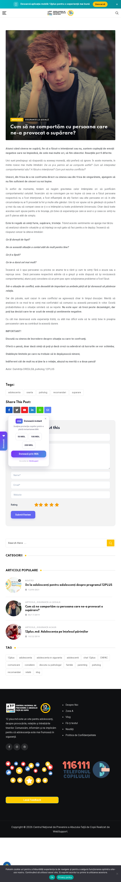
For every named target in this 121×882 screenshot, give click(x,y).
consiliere (30, 665)
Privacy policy (65, 877)
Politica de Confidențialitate (81, 735)
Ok (52, 877)
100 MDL (35, 436)
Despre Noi (72, 704)
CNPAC (104, 657)
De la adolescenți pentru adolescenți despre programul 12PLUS (68, 585)
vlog (38, 672)
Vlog (68, 716)
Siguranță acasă (46, 627)
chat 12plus (89, 657)
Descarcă (100, 4)
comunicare (14, 665)
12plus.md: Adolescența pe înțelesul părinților (56, 631)
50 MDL (21, 436)
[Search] (117, 12)
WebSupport (33, 461)
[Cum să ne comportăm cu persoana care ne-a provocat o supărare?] (13, 608)
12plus (11, 657)
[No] (117, 873)
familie (69, 665)
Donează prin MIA (28, 454)
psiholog (43, 392)
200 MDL (28, 445)
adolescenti (73, 657)
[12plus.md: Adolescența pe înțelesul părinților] (13, 632)
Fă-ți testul (72, 723)
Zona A (69, 710)
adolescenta (14, 392)
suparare (76, 392)
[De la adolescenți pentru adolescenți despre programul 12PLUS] (13, 585)
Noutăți (29, 580)
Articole (30, 602)
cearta (29, 392)
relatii (28, 672)
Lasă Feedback (32, 799)
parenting (82, 665)
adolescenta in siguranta (49, 657)
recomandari (59, 392)
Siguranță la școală (48, 602)
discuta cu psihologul (50, 665)
